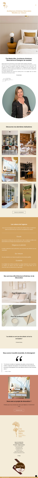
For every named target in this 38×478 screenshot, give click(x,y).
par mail (18, 404)
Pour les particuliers (19, 293)
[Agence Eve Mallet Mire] (5, 5)
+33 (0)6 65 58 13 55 (19, 448)
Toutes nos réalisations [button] (19, 212)
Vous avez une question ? (19, 451)
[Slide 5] (21, 374)
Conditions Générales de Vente (19, 452)
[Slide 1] (16, 374)
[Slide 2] (17, 374)
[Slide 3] (19, 374)
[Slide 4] (20, 374)
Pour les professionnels (19, 316)
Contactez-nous (19, 450)
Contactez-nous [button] (19, 410)
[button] (35, 5)
